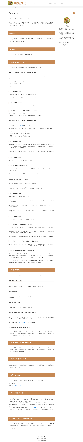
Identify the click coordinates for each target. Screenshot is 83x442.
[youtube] (67, 45)
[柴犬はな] (18, 3)
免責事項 (45, 438)
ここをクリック (37, 407)
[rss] (42, 436)
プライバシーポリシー (39, 438)
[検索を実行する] (74, 13)
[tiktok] (66, 45)
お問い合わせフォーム (18, 125)
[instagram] (64, 45)
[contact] (69, 45)
